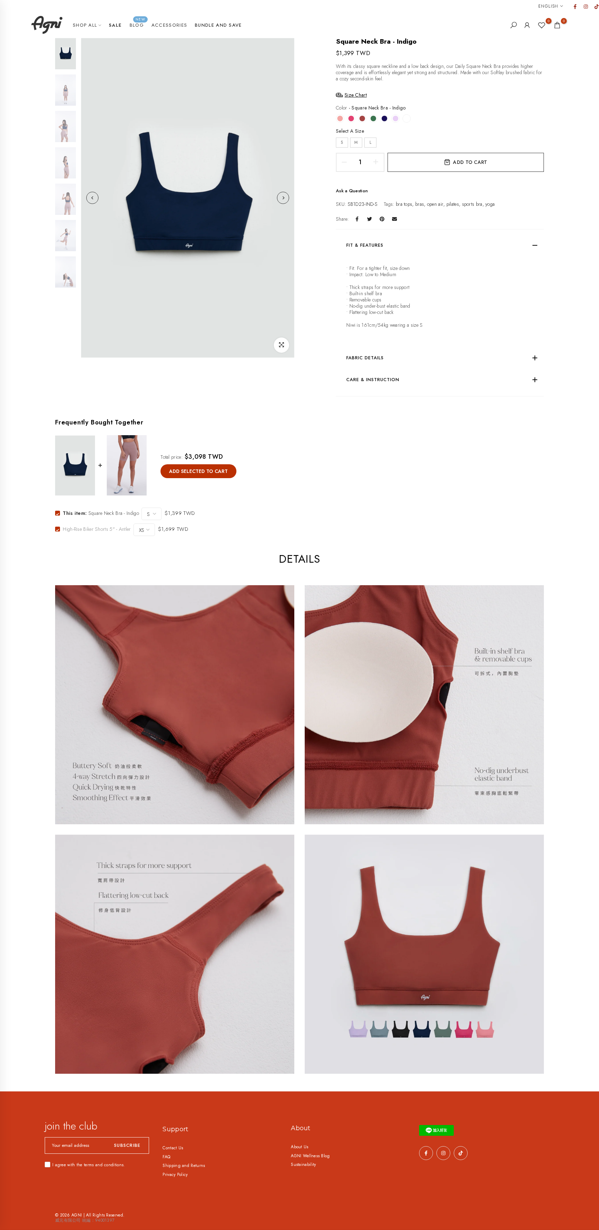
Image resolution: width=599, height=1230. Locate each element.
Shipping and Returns (184, 1165)
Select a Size (350, 131)
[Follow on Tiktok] (596, 6)
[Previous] (92, 198)
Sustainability (303, 1164)
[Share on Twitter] (369, 219)
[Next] (283, 198)
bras (419, 204)
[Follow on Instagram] (585, 6)
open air (435, 204)
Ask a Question (352, 190)
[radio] (340, 118)
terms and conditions (103, 1165)
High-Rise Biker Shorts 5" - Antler (97, 529)
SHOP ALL (85, 25)
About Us (299, 1147)
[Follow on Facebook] (575, 6)
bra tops (404, 204)
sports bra (472, 204)
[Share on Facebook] (357, 219)
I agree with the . (88, 1165)
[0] (542, 25)
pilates (452, 204)
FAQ (166, 1157)
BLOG (137, 24)
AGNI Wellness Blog (310, 1156)
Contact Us (173, 1148)
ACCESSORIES (169, 25)
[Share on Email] (394, 219)
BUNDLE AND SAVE (218, 25)
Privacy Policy (175, 1174)
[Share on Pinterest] (382, 219)
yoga (490, 204)
